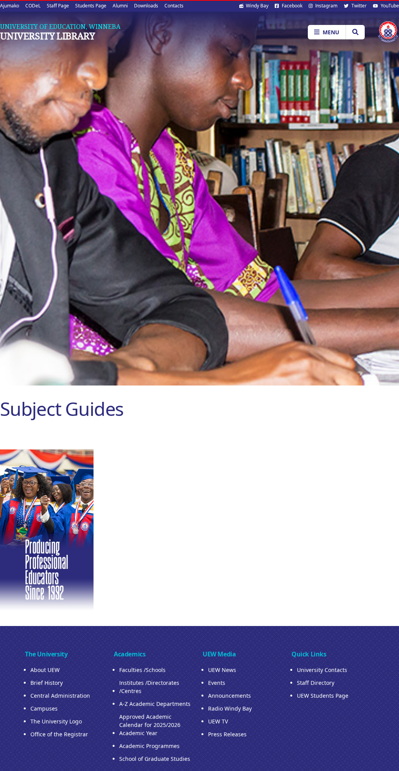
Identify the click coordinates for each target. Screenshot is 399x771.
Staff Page (58, 5)
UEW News (222, 670)
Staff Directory (315, 682)
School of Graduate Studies (154, 758)
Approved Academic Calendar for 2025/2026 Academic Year (149, 725)
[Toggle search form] (355, 32)
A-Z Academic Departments (155, 703)
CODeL (33, 5)
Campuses (44, 708)
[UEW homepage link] (388, 31)
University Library (47, 36)
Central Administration (60, 695)
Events (216, 682)
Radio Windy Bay (230, 708)
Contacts (174, 5)
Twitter (358, 5)
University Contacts (322, 670)
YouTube (389, 5)
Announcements (229, 695)
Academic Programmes (149, 746)
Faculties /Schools (142, 670)
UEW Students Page (322, 695)
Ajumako (9, 5)
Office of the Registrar (59, 734)
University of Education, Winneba (60, 26)
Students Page (90, 5)
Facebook (291, 5)
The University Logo (56, 721)
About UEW (45, 670)
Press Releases (227, 734)
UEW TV (218, 721)
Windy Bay (256, 5)
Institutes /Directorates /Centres (149, 687)
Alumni (120, 5)
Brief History (46, 682)
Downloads (146, 5)
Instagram (325, 5)
